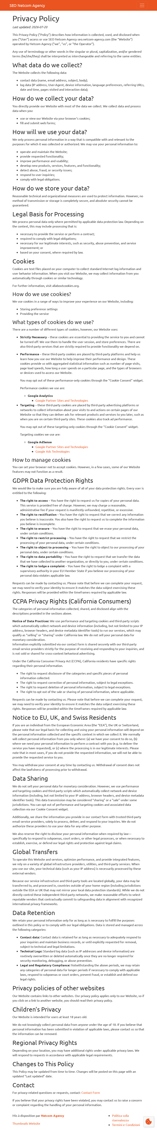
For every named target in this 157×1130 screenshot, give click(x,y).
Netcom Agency (52, 1116)
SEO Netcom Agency (27, 5)
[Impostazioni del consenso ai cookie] (148, 1121)
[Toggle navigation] (142, 5)
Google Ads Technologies (52, 451)
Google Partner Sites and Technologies (61, 400)
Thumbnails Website (26, 1123)
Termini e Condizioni (126, 1125)
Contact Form (90, 1092)
